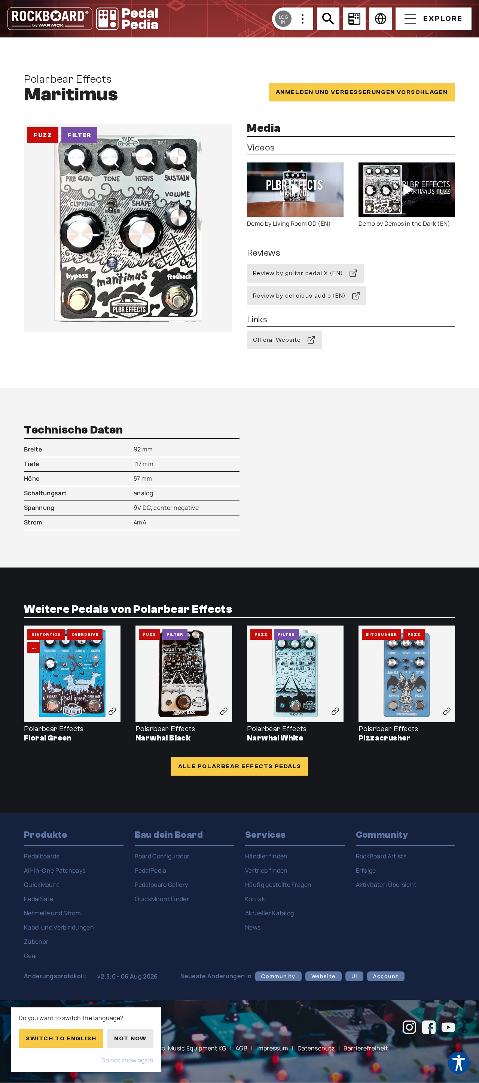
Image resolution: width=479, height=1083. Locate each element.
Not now (130, 1038)
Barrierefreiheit (366, 1048)
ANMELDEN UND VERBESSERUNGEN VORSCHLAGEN (362, 92)
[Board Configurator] (354, 18)
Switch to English (61, 1038)
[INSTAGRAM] (409, 1028)
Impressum (272, 1048)
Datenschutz (316, 1048)
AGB (241, 1048)
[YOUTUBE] (448, 1028)
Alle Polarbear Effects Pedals (239, 766)
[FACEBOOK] (429, 1028)
